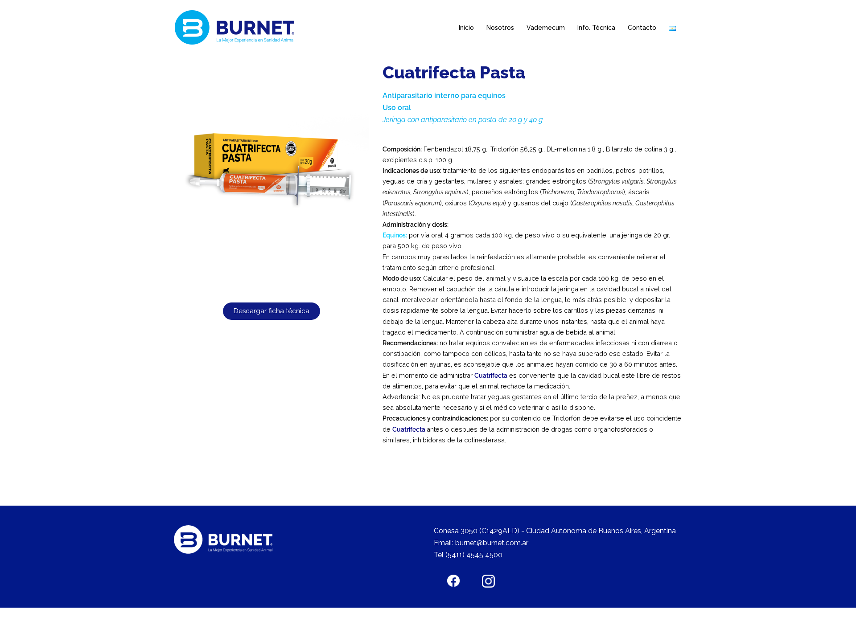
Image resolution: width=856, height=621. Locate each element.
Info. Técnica (596, 27)
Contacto (642, 27)
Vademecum (546, 27)
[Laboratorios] (237, 27)
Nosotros (500, 27)
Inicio (466, 27)
